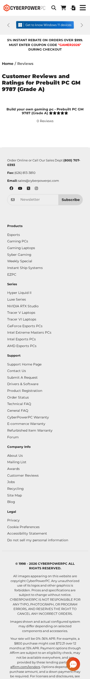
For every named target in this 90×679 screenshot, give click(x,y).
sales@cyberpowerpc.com (38, 181)
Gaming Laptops (21, 248)
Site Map (14, 495)
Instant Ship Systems (25, 268)
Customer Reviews (23, 475)
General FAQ (17, 410)
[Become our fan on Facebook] (11, 188)
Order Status (18, 397)
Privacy (13, 520)
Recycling (15, 489)
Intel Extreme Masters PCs (29, 332)
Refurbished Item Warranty (30, 430)
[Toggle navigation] (83, 8)
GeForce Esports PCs (24, 326)
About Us (15, 455)
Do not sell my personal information (37, 540)
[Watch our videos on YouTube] (20, 188)
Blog (11, 502)
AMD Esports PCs (21, 346)
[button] (54, 8)
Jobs (11, 482)
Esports (13, 235)
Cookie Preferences (23, 527)
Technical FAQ (19, 404)
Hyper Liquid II (19, 293)
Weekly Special (19, 261)
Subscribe (71, 200)
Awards (13, 469)
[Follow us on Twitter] (28, 188)
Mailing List (16, 462)
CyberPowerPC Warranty (28, 417)
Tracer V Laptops (21, 312)
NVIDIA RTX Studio (23, 306)
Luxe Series (16, 299)
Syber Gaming (19, 255)
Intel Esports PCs (21, 339)
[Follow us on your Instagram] (36, 188)
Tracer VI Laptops (21, 319)
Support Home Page (24, 364)
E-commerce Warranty (26, 424)
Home (7, 63)
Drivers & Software (22, 384)
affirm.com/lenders (25, 667)
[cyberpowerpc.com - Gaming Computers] (24, 8)
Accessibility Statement (27, 533)
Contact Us (16, 371)
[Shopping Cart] (63, 8)
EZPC (11, 274)
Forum (13, 437)
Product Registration (24, 391)
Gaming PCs (17, 241)
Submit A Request (22, 377)
